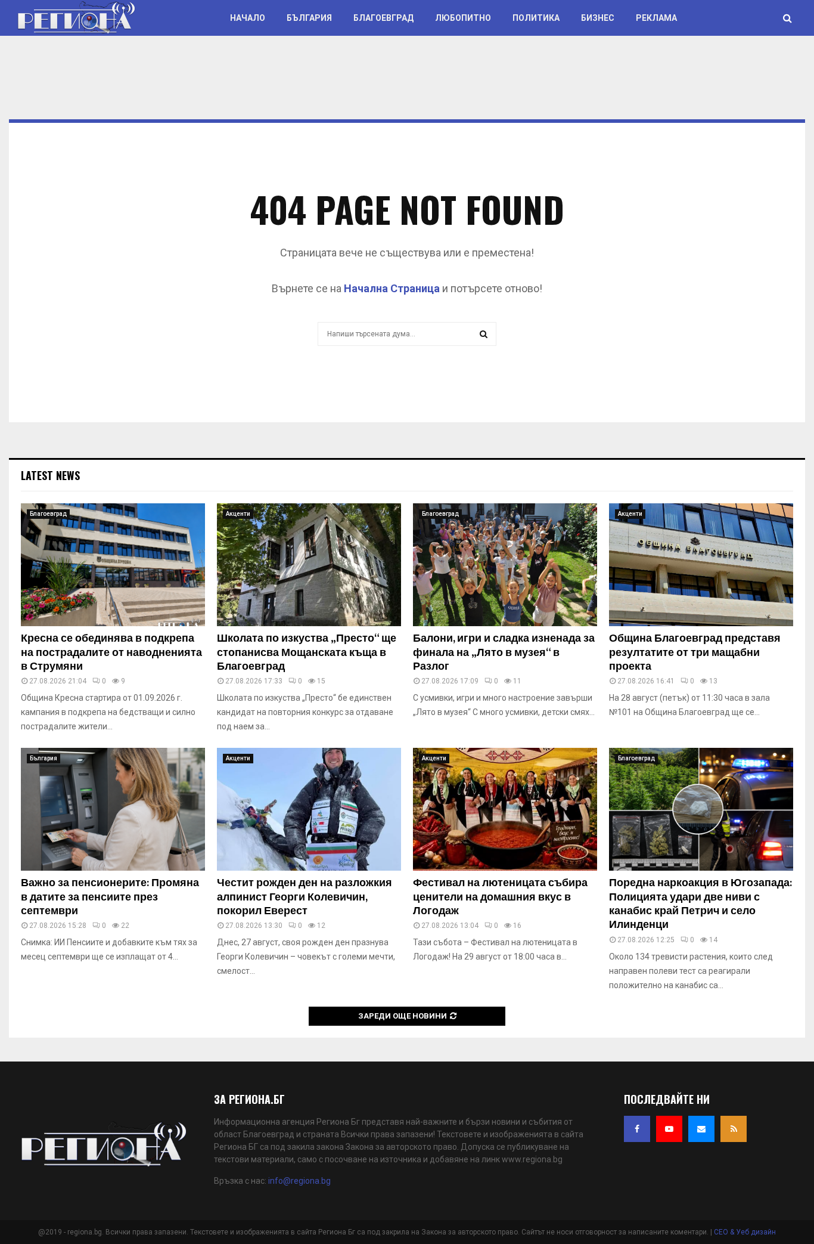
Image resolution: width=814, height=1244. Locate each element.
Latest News (50, 475)
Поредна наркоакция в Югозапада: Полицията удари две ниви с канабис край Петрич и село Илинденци (700, 904)
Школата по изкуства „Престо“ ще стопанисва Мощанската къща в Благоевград (306, 653)
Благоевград (383, 18)
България (309, 18)
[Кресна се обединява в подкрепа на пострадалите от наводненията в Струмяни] (113, 564)
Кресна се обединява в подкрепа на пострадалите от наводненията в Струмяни (111, 653)
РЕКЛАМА (656, 18)
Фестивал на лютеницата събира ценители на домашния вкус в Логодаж (500, 897)
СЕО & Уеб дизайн (745, 1232)
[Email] (701, 1129)
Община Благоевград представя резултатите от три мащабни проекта (695, 653)
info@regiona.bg (299, 1181)
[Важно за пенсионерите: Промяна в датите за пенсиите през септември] (113, 809)
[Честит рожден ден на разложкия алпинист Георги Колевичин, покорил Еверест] (309, 809)
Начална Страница (392, 288)
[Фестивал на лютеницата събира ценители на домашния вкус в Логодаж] (505, 809)
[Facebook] (637, 1129)
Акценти (238, 513)
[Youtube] (669, 1129)
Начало (247, 18)
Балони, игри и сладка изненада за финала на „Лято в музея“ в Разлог (504, 653)
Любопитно (463, 18)
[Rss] (733, 1129)
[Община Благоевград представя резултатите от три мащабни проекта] (701, 564)
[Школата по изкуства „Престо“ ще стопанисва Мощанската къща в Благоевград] (309, 564)
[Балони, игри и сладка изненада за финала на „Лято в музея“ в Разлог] (505, 564)
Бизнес (597, 18)
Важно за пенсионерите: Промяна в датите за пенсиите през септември (110, 897)
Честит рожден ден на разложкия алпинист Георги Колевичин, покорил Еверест (304, 897)
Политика (536, 18)
